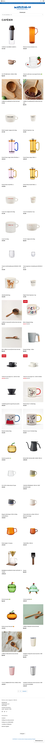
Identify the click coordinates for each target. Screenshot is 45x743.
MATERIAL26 (15, 739)
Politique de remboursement (8, 720)
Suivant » (25, 691)
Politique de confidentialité (7, 722)
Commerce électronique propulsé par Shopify (26, 739)
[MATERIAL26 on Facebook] (2, 711)
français (22, 733)
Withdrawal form (39, 740)
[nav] (3, 1)
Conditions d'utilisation (6, 724)
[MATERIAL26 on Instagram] (4, 711)
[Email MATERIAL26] (6, 711)
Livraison (3, 718)
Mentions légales (5, 726)
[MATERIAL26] (22, 8)
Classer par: (22, 12)
